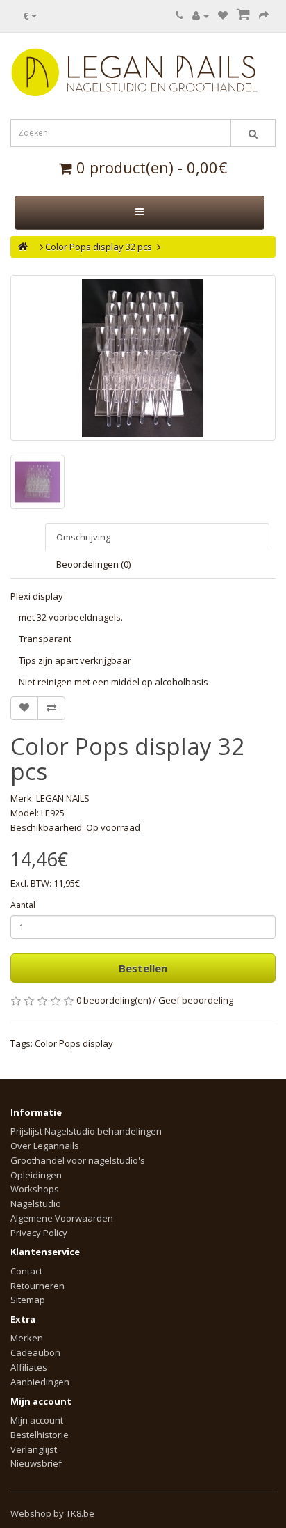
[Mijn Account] (200, 15)
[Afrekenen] (264, 15)
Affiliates (28, 1367)
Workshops (34, 1189)
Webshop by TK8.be (52, 1513)
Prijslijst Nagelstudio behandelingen (86, 1131)
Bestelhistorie (39, 1434)
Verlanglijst (33, 1449)
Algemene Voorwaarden (61, 1218)
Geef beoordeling (195, 1000)
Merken (26, 1338)
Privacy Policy (38, 1232)
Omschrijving (83, 537)
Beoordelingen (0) (93, 564)
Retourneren (37, 1285)
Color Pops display (74, 1043)
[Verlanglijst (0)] (223, 15)
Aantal (22, 905)
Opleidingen (36, 1175)
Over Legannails (44, 1145)
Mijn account (36, 1420)
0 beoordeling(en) (113, 1000)
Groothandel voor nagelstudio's (77, 1160)
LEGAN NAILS (63, 798)
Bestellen (143, 968)
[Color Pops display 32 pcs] (143, 358)
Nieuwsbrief (36, 1463)
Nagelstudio (35, 1203)
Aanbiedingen (39, 1381)
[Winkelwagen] (243, 15)
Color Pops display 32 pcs (98, 246)
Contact (26, 1271)
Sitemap (27, 1299)
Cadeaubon (35, 1352)
